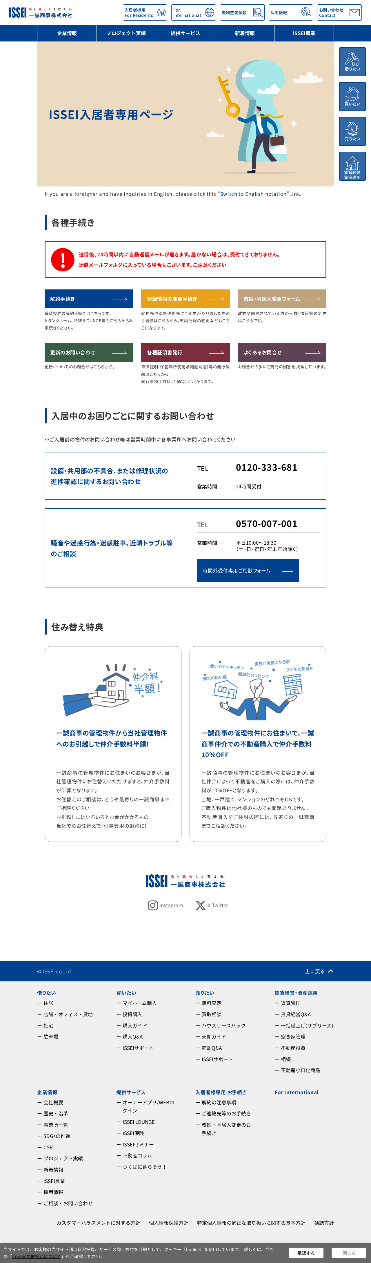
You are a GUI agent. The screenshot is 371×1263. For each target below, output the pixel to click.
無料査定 (211, 1002)
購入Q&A (133, 1036)
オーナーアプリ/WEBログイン (148, 1106)
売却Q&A (212, 1047)
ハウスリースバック (224, 1025)
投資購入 (132, 1014)
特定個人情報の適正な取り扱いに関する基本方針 (251, 1222)
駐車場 (50, 1036)
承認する (306, 1253)
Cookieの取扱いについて (36, 1256)
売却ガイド (214, 1036)
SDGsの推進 (56, 1135)
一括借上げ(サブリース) (307, 1025)
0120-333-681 (267, 467)
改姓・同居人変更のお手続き (226, 1129)
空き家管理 (293, 1036)
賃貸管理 (291, 1002)
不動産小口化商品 (300, 1070)
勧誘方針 (324, 1222)
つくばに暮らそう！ (145, 1166)
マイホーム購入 (140, 1002)
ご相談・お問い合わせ (68, 1203)
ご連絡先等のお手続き (226, 1113)
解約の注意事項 (219, 1102)
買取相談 (211, 1014)
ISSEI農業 (304, 33)
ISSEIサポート (138, 1047)
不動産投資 (293, 1047)
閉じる (349, 1253)
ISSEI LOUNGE (139, 1121)
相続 (286, 1059)
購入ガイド (135, 1025)
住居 (48, 1002)
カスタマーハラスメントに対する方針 (98, 1222)
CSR (48, 1147)
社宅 (48, 1025)
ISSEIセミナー (138, 1144)
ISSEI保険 (133, 1133)
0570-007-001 (267, 523)
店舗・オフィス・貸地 (68, 1014)
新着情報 (245, 33)
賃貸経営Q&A (296, 1014)
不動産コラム (137, 1155)
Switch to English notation (253, 193)
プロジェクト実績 (126, 33)
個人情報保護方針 (168, 1222)
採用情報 (53, 1191)
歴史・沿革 (55, 1113)
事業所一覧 (55, 1124)
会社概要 (53, 1102)
